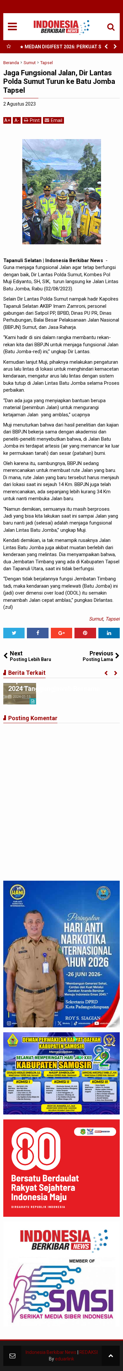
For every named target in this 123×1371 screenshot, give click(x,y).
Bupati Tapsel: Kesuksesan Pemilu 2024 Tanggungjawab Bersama (59, 685)
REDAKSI (88, 1352)
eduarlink (64, 1358)
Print (35, 120)
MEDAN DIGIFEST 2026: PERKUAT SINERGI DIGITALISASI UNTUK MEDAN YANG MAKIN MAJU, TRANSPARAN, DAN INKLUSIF (69, 48)
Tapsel (112, 619)
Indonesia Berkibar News (51, 1352)
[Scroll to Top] (111, 1356)
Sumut (96, 619)
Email (56, 120)
